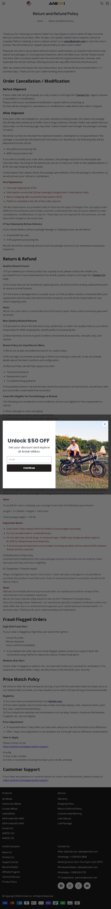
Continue (29, 468)
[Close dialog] (104, 424)
